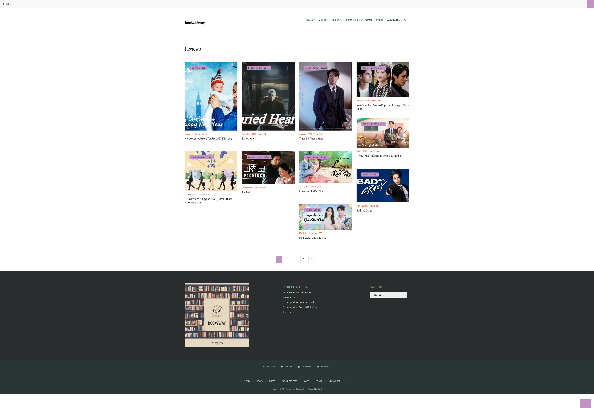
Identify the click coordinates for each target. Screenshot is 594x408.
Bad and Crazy (364, 210)
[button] (405, 20)
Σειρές (335, 19)
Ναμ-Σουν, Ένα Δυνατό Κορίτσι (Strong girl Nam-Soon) (383, 107)
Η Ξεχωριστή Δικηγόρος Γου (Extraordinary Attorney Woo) (208, 200)
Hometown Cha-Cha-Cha (312, 238)
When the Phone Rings (311, 138)
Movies (322, 19)
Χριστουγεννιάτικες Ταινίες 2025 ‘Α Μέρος (300, 307)
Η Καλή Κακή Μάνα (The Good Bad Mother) (379, 156)
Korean (251, 68)
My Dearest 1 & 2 (290, 297)
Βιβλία (309, 19)
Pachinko (247, 192)
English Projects (353, 19)
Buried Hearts (249, 138)
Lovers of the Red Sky (311, 191)
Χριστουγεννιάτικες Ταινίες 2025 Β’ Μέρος (208, 138)
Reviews (194, 68)
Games (368, 19)
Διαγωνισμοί (393, 19)
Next (313, 259)
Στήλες (379, 19)
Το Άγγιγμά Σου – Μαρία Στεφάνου (297, 292)
